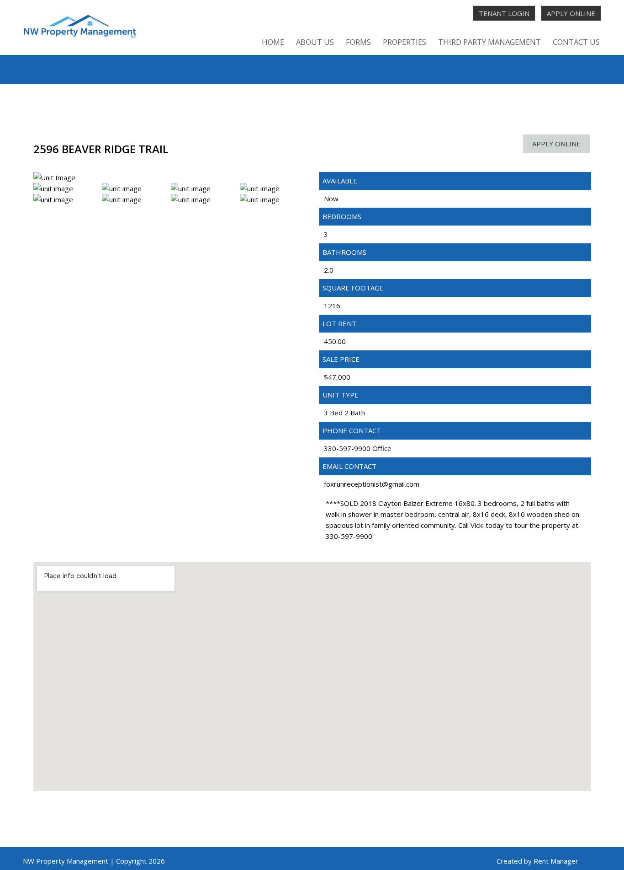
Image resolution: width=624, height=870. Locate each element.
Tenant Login (504, 13)
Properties (404, 42)
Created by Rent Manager (537, 860)
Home (273, 42)
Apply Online (571, 13)
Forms (358, 42)
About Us (315, 42)
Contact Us (576, 42)
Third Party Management (489, 42)
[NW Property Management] (80, 27)
